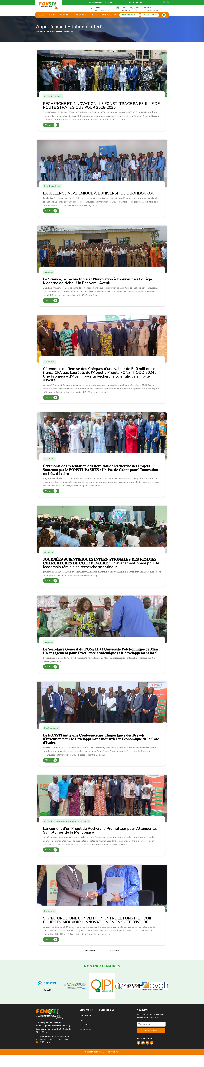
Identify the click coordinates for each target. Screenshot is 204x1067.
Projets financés (149, 15)
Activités (64, 15)
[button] (164, 15)
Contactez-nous (110, 15)
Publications (80, 15)
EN (168, 2)
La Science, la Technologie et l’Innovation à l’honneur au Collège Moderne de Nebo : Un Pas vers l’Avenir (97, 281)
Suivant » (114, 950)
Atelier (58, 96)
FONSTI (51, 15)
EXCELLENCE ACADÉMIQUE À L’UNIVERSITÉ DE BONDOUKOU (99, 193)
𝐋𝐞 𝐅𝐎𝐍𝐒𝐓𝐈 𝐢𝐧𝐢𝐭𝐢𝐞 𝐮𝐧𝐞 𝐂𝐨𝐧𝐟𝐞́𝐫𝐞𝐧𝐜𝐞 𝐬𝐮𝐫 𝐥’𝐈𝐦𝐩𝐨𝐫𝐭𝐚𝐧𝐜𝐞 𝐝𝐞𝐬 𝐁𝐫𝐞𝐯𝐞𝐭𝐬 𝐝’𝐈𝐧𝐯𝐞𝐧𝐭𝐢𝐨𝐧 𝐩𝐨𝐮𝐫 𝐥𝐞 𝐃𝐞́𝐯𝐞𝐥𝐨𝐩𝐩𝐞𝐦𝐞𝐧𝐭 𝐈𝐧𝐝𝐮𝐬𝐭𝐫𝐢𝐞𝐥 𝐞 (101, 739)
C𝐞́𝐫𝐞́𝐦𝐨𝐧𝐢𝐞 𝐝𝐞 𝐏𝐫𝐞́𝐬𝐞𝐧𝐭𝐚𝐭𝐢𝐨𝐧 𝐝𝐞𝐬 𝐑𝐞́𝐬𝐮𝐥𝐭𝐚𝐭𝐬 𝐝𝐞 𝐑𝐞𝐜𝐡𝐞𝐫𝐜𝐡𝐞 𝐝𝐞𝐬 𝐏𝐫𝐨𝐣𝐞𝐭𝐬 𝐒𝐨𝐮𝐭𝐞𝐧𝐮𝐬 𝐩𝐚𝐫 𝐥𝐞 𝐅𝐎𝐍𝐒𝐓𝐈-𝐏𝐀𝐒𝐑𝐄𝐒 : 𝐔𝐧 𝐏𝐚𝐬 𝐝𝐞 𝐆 (100, 469)
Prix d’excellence (52, 186)
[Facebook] (138, 1043)
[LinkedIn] (151, 1043)
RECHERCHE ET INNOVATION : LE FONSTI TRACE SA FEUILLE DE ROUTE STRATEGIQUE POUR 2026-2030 (101, 105)
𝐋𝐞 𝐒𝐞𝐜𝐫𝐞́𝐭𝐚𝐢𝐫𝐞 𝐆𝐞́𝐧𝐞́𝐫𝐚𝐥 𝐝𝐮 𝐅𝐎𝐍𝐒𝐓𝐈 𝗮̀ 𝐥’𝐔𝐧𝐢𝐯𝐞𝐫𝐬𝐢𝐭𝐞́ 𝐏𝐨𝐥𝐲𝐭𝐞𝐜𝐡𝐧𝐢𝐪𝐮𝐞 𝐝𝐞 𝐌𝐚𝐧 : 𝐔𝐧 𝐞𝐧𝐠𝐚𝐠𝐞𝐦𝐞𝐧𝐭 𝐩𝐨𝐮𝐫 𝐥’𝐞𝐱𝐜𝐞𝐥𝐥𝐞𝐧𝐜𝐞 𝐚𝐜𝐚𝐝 (101, 651)
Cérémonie (49, 361)
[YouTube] (147, 1043)
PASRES (95, 15)
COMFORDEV (113, 1052)
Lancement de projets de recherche (72, 821)
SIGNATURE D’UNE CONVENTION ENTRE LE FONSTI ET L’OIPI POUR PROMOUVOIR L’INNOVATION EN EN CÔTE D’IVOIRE (98, 920)
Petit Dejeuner (51, 728)
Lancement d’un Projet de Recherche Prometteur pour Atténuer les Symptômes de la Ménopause (100, 830)
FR (164, 2)
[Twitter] (143, 1043)
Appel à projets (128, 15)
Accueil (41, 15)
